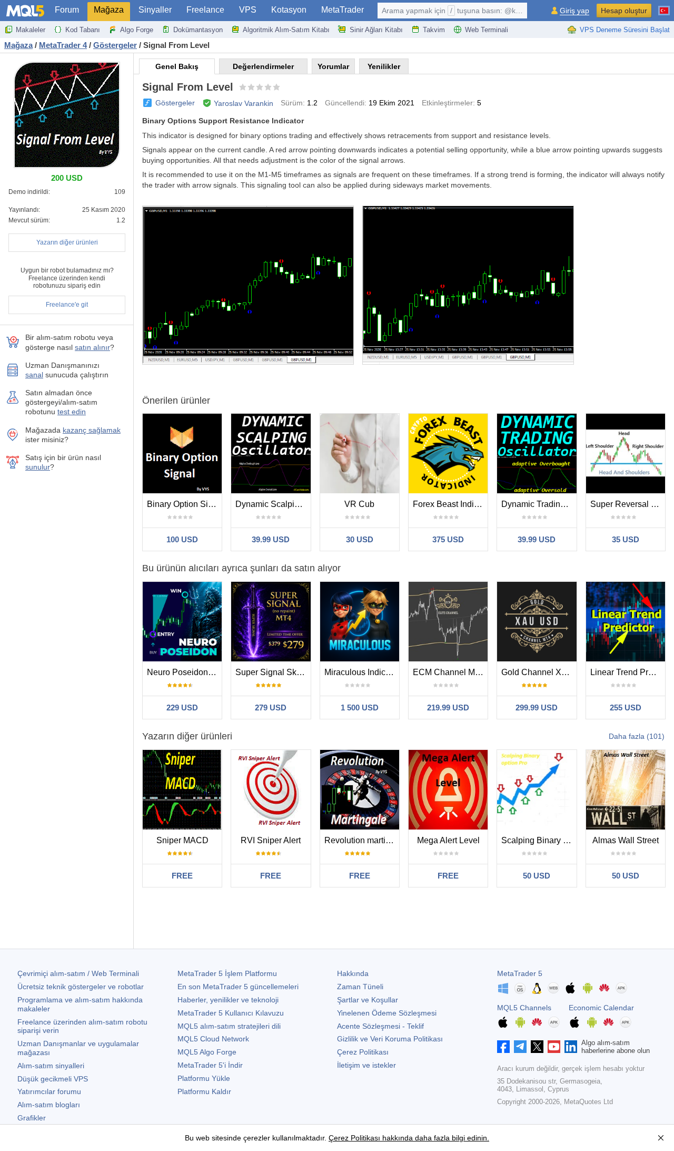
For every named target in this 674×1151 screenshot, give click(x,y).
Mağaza (109, 9)
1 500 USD (360, 707)
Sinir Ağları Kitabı (376, 30)
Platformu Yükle (203, 1078)
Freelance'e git (67, 304)
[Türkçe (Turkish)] (664, 6)
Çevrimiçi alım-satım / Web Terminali (78, 973)
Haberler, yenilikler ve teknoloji (228, 1000)
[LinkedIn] (570, 1046)
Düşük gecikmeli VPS (52, 1079)
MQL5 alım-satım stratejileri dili (229, 1026)
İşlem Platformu (227, 973)
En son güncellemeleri (238, 986)
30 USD (359, 539)
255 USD (625, 707)
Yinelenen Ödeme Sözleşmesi (387, 1013)
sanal (34, 374)
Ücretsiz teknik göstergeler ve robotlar (80, 986)
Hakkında (353, 973)
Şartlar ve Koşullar (367, 1000)
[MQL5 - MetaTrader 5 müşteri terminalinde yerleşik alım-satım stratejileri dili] (25, 11)
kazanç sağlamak (92, 430)
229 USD (182, 707)
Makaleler (30, 30)
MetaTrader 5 (519, 973)
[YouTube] (554, 1046)
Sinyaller (155, 9)
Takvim (434, 30)
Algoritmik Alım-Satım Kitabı (286, 30)
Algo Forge (136, 30)
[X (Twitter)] (537, 1046)
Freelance (205, 9)
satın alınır (92, 347)
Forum (67, 9)
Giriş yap (574, 11)
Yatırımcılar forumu (49, 1091)
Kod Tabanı (82, 30)
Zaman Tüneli (360, 986)
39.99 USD (271, 539)
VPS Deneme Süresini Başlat (625, 30)
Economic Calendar (601, 1007)
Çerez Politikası (363, 1052)
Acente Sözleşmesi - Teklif (380, 1026)
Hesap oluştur (624, 10)
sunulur (37, 467)
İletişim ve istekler (366, 1065)
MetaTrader (342, 9)
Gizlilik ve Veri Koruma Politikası (390, 1039)
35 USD (625, 539)
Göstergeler (175, 103)
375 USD (448, 539)
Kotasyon (288, 9)
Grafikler (31, 1118)
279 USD (270, 707)
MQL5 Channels (524, 1007)
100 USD (182, 539)
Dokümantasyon (198, 30)
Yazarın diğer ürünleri (67, 242)
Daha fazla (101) (637, 736)
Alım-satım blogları (48, 1104)
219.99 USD (448, 707)
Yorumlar (333, 66)
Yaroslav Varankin (243, 103)
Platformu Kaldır (204, 1091)
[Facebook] (503, 1046)
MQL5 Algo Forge (206, 1052)
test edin (71, 411)
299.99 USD (537, 707)
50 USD (536, 875)
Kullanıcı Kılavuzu (230, 1013)
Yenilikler (384, 66)
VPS (247, 9)
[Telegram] (520, 1046)
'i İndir (210, 1065)
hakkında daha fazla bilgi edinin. (434, 1138)
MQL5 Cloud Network (213, 1039)
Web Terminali (486, 30)
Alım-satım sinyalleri (50, 1065)
